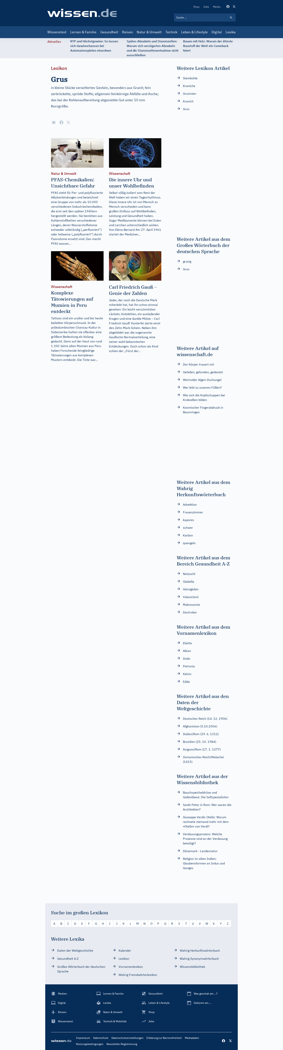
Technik (171, 32)
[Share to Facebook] (61, 122)
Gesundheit (109, 32)
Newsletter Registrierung (121, 1044)
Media (216, 6)
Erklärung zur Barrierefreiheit (164, 1038)
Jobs (206, 6)
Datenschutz (100, 1038)
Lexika (231, 32)
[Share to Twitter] (68, 122)
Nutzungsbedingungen (89, 1044)
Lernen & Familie (83, 32)
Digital (217, 32)
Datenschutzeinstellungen (127, 1038)
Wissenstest (56, 32)
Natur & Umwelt (149, 32)
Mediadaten (192, 1038)
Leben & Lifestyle (194, 32)
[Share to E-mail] (54, 122)
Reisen (127, 32)
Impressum (83, 1038)
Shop (196, 6)
